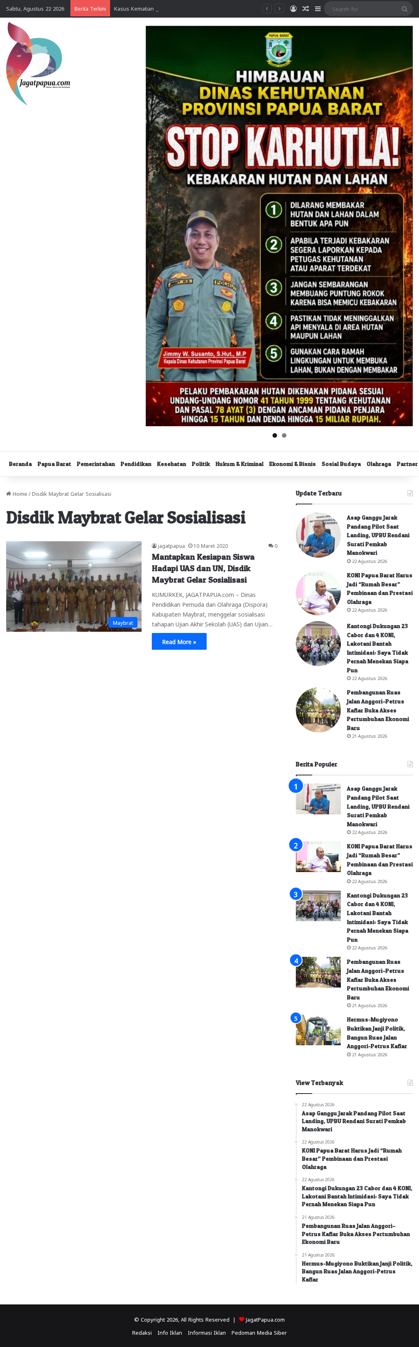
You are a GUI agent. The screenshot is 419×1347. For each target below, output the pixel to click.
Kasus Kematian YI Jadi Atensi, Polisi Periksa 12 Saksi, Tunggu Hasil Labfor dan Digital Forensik (232, 8)
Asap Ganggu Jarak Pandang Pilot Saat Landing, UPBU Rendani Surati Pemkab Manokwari (378, 535)
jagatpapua (171, 545)
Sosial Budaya (341, 463)
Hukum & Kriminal (240, 463)
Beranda (20, 463)
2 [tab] (284, 435)
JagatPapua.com (265, 1319)
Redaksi (142, 1332)
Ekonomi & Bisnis (292, 463)
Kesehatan (171, 463)
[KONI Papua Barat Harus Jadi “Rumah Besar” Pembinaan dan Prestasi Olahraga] (318, 592)
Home (19, 493)
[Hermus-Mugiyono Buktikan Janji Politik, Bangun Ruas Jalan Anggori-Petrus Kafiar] (318, 1030)
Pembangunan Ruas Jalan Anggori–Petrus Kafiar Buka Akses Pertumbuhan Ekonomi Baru (378, 710)
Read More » (179, 641)
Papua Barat (54, 463)
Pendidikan (136, 463)
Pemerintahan (96, 463)
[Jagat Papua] (38, 64)
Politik (201, 463)
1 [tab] (275, 435)
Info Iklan (170, 1332)
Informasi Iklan (207, 1332)
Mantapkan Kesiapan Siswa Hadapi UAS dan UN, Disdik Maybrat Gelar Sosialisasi (203, 568)
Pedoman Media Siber (259, 1332)
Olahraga (379, 463)
